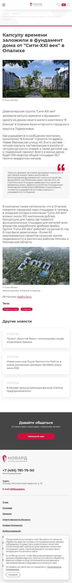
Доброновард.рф (12, 531)
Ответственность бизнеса (16, 519)
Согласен (13, 575)
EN (67, 5)
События (26, 309)
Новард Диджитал (12, 525)
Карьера (7, 513)
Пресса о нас (11, 309)
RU (63, 5)
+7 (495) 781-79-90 (18, 470)
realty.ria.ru (24, 296)
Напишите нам (36, 436)
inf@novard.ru (17, 489)
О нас (5, 502)
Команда (7, 508)
